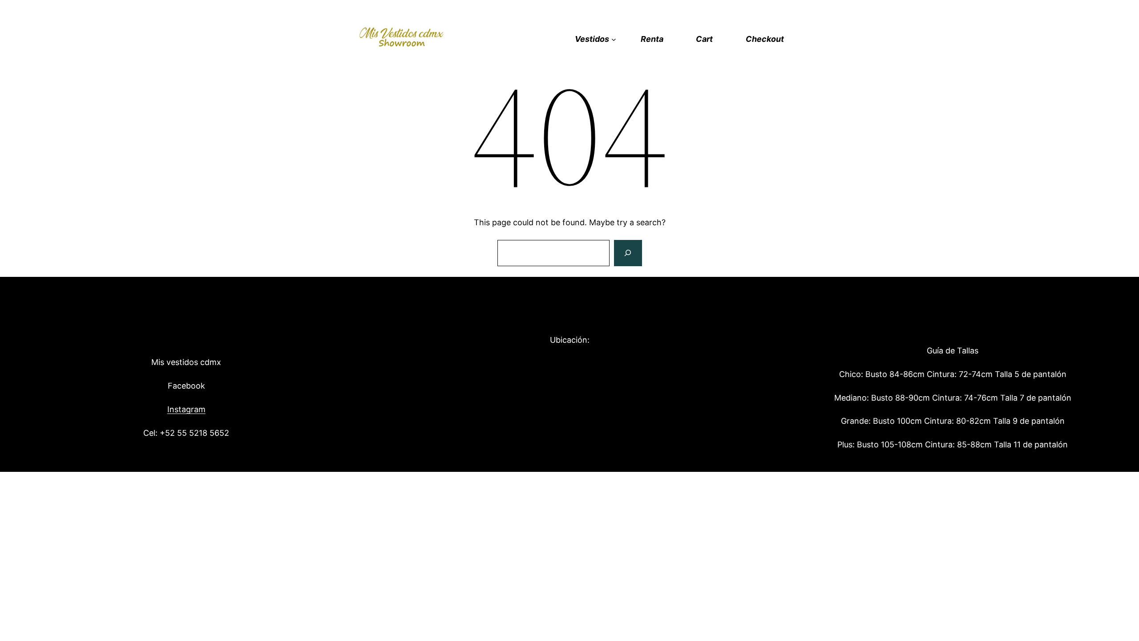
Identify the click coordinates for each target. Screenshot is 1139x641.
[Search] (628, 253)
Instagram (186, 409)
